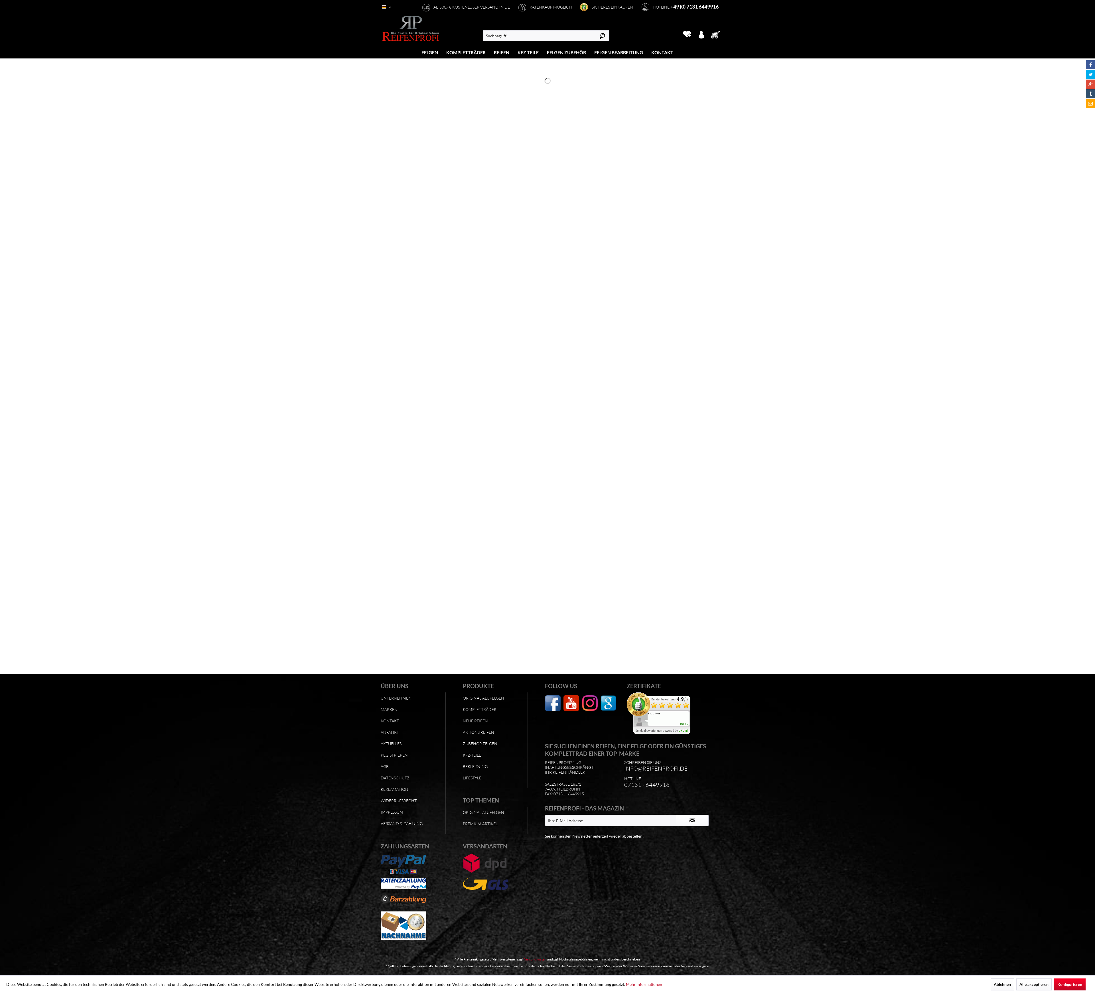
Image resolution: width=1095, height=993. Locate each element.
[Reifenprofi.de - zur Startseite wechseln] (410, 28)
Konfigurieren (1069, 984)
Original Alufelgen (483, 698)
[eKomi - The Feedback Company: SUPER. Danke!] (666, 713)
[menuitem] (429, 52)
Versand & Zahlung (402, 823)
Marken (389, 709)
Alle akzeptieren (1034, 984)
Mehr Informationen (644, 984)
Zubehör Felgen (480, 743)
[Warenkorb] (717, 34)
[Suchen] (602, 35)
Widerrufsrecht (399, 800)
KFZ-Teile (472, 755)
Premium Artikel (480, 823)
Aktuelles (391, 743)
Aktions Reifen (478, 732)
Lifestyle (472, 777)
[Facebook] (1090, 64)
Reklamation (394, 789)
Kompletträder (479, 709)
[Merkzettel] (687, 34)
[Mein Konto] (701, 34)
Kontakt (390, 720)
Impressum (392, 812)
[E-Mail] (1090, 103)
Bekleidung (475, 766)
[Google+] (1090, 84)
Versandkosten (535, 959)
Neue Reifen (475, 720)
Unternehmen (396, 698)
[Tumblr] (1090, 93)
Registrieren (394, 755)
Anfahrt (390, 732)
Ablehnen (1002, 984)
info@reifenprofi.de (656, 768)
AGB (385, 766)
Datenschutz (395, 777)
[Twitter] (1090, 74)
